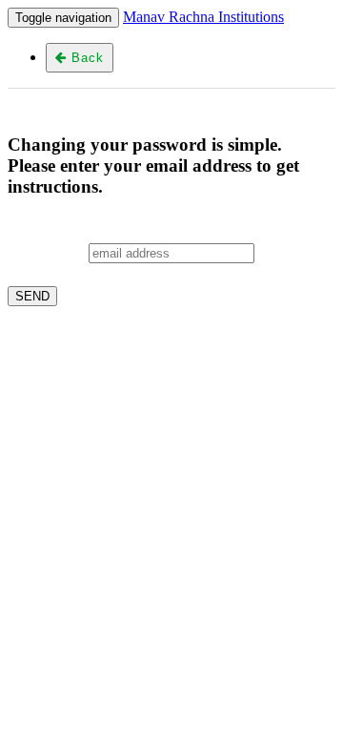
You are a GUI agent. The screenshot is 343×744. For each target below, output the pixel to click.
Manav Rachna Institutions (203, 17)
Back (85, 58)
